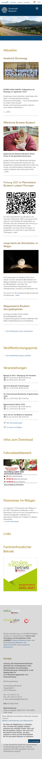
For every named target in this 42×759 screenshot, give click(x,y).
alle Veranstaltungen (14, 423)
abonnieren (28, 331)
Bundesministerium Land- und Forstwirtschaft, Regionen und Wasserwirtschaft (19, 642)
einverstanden (34, 741)
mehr (8, 112)
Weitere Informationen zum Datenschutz (17, 720)
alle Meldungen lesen (14, 331)
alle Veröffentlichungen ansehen (18, 355)
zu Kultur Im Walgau (14, 427)
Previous (3, 27)
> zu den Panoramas (11, 521)
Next (38, 27)
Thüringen (26, 2)
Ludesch (19, 2)
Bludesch (13, 2)
